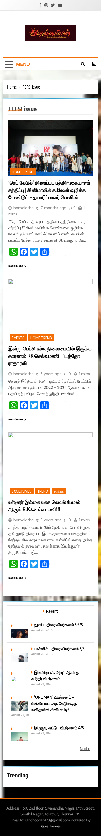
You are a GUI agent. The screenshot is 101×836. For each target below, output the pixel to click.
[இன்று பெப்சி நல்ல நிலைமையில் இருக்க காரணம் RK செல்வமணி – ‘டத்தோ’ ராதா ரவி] (50, 310)
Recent (52, 611)
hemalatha (23, 208)
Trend (42, 491)
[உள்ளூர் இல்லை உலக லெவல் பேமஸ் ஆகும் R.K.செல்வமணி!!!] (50, 464)
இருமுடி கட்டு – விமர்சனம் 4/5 (59, 727)
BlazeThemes (50, 826)
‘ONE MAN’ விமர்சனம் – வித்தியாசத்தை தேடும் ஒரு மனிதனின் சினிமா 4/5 (54, 703)
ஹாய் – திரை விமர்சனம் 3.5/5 (58, 624)
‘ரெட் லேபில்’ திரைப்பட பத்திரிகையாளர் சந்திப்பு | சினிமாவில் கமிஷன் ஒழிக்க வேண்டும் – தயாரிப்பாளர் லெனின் (49, 189)
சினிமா (59, 491)
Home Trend (23, 172)
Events (18, 337)
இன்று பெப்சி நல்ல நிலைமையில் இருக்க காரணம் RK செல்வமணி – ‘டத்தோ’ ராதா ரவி (50, 355)
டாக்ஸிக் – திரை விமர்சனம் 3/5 (59, 648)
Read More (15, 266)
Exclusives (21, 491)
